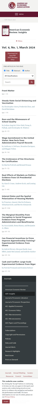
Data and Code (10, 343)
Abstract (17, 71)
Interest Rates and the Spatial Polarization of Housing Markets (18, 197)
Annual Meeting (19, 373)
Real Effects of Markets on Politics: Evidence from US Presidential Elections (19, 177)
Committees (27, 376)
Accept (6, 401)
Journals (7, 279)
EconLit (18, 376)
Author (27, 71)
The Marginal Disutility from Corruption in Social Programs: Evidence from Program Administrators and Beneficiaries (18, 218)
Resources (9, 376)
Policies (8, 339)
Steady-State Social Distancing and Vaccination (19, 101)
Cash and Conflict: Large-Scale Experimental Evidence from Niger (19, 263)
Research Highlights (12, 351)
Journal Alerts (10, 347)
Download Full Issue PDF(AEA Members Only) (13, 57)
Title (7, 71)
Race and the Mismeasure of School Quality (16, 120)
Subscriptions (10, 330)
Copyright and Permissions (15, 335)
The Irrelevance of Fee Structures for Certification (18, 160)
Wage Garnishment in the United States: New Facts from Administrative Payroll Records (18, 140)
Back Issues (9, 355)
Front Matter (8, 90)
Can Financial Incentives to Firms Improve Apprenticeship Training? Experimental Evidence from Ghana (18, 242)
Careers (30, 373)
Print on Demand (11, 360)
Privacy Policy (10, 397)
